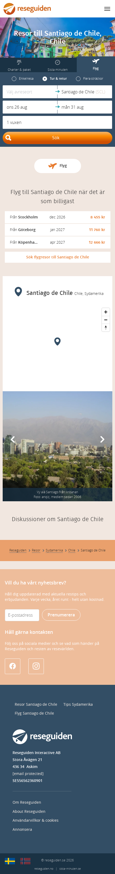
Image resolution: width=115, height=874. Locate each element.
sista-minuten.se (70, 869)
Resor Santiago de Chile (36, 704)
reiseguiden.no (43, 869)
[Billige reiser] (25, 861)
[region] (57, 345)
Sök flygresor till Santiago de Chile (57, 257)
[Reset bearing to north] (106, 327)
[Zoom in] (106, 312)
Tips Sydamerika (78, 704)
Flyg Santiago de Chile (34, 713)
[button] (30, 91)
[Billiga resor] (10, 861)
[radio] (22, 78)
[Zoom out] (106, 320)
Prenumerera (61, 614)
